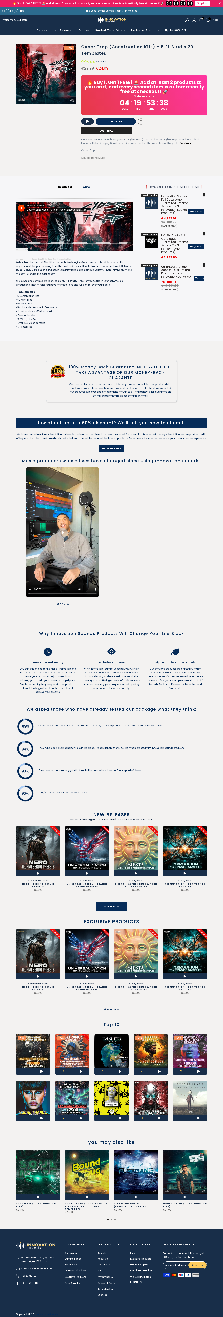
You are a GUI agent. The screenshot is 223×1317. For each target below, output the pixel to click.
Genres (42, 30)
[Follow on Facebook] (4, 11)
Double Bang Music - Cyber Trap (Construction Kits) (51, 259)
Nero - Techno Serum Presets (38, 885)
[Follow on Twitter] (10, 11)
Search (102, 1253)
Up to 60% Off (176, 30)
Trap (92, 150)
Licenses (102, 1294)
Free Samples (72, 1283)
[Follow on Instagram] (16, 11)
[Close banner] (219, 3)
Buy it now (106, 130)
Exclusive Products (145, 30)
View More (110, 906)
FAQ (100, 1270)
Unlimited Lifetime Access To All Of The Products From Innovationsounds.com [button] (177, 272)
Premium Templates (142, 1270)
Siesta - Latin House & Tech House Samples (136, 885)
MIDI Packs (71, 1264)
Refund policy (105, 1289)
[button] (88, 61)
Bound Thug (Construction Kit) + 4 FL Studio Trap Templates (86, 1206)
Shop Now (202, 3)
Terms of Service (107, 1283)
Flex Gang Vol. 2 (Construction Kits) (130, 1205)
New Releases (63, 30)
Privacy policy (105, 1277)
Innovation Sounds (23, 259)
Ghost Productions (75, 1270)
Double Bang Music (93, 158)
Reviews (86, 187)
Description (65, 187)
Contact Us (104, 1264)
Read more (186, 143)
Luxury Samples (139, 1264)
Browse (84, 30)
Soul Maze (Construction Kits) (36, 1205)
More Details (111, 448)
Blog (132, 1253)
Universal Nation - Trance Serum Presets (87, 885)
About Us (103, 1258)
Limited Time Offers (110, 30)
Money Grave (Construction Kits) (185, 1205)
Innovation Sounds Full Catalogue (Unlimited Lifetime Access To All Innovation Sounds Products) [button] (174, 204)
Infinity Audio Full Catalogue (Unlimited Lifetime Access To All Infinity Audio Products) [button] (174, 244)
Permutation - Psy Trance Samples (185, 885)
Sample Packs (73, 1258)
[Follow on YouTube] (21, 11)
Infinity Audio (87, 880)
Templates (71, 1253)
